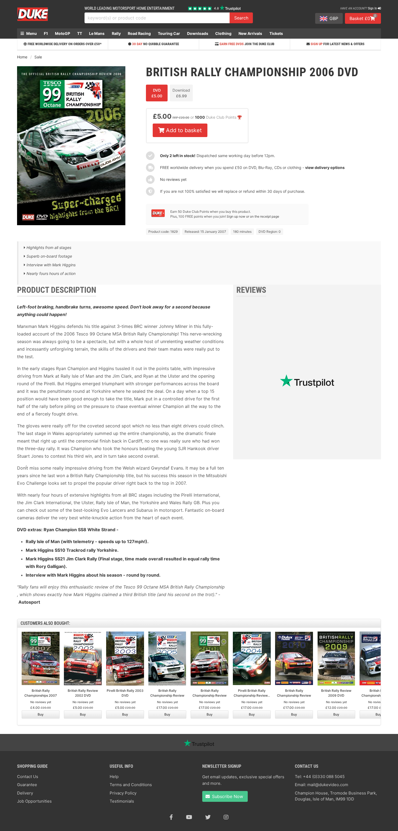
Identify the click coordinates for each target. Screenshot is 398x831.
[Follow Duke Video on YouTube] (189, 817)
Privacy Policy (123, 793)
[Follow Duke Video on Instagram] (226, 817)
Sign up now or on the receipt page (253, 216)
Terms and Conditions (131, 784)
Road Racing (139, 33)
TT (79, 33)
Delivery (25, 793)
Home (22, 57)
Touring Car (169, 33)
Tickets (276, 33)
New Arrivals (250, 33)
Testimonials (122, 801)
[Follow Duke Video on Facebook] (171, 817)
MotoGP (62, 33)
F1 (46, 33)
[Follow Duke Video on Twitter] (208, 817)
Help (114, 776)
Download (181, 93)
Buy (41, 714)
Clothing (223, 33)
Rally (116, 33)
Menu (31, 33)
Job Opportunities (34, 801)
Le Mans (97, 33)
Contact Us (27, 776)
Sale (38, 57)
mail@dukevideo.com (327, 784)
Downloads (197, 33)
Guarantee (27, 784)
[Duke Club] (158, 216)
